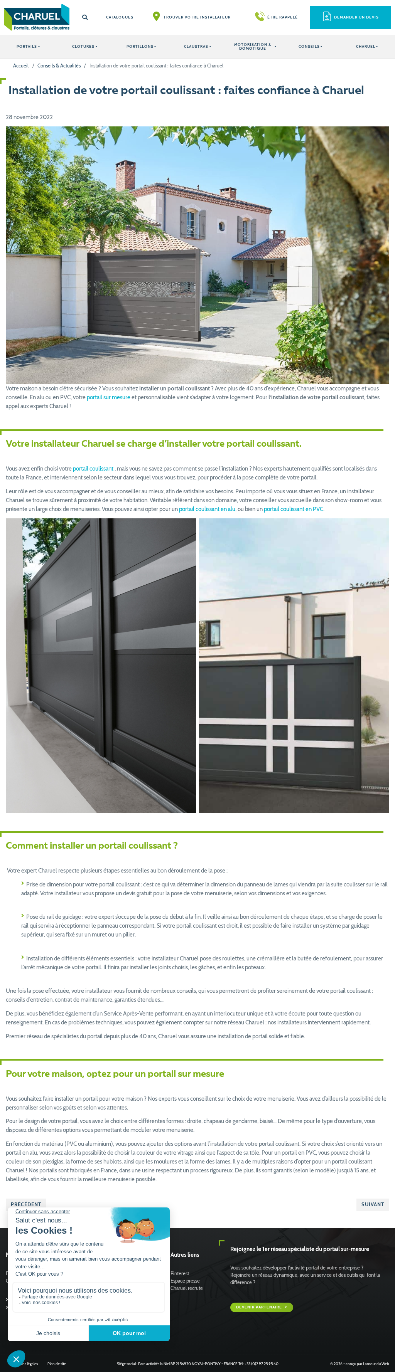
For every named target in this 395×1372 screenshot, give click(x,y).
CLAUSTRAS (196, 46)
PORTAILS (27, 46)
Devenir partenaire (259, 1307)
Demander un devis (356, 17)
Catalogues (119, 17)
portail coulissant (93, 468)
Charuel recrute (186, 1288)
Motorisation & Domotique (252, 46)
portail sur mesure (108, 397)
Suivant (372, 1204)
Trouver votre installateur (197, 17)
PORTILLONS (140, 46)
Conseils (309, 46)
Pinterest (179, 1273)
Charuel (365, 46)
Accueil (21, 66)
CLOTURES (83, 46)
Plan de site (56, 1363)
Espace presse (185, 1281)
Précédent (26, 1204)
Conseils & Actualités (59, 66)
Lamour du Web (376, 1363)
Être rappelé (282, 17)
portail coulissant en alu (207, 509)
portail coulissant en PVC (293, 509)
